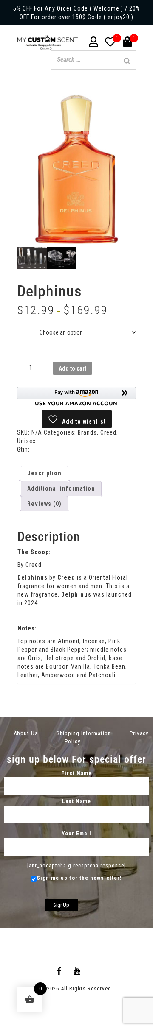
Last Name (76, 801)
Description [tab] (44, 473)
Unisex (26, 441)
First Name (76, 773)
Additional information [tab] (61, 488)
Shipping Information (84, 733)
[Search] (127, 61)
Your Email (76, 833)
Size (25, 326)
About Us (26, 733)
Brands (87, 432)
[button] (76, 396)
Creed (108, 432)
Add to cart (72, 368)
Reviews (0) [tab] (44, 503)
